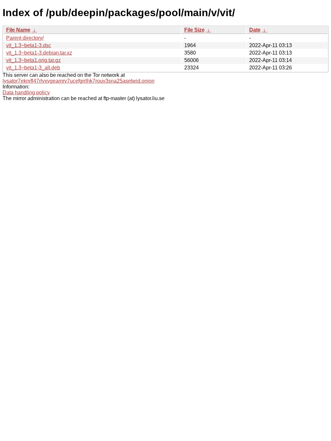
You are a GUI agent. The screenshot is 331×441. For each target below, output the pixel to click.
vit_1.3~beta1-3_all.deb (33, 67)
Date (255, 30)
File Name (18, 30)
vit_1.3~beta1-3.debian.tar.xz (39, 53)
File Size (194, 30)
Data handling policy (26, 92)
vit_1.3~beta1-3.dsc (28, 45)
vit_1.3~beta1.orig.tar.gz (33, 60)
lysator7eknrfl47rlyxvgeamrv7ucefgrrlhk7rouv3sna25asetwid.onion (79, 81)
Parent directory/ (25, 38)
